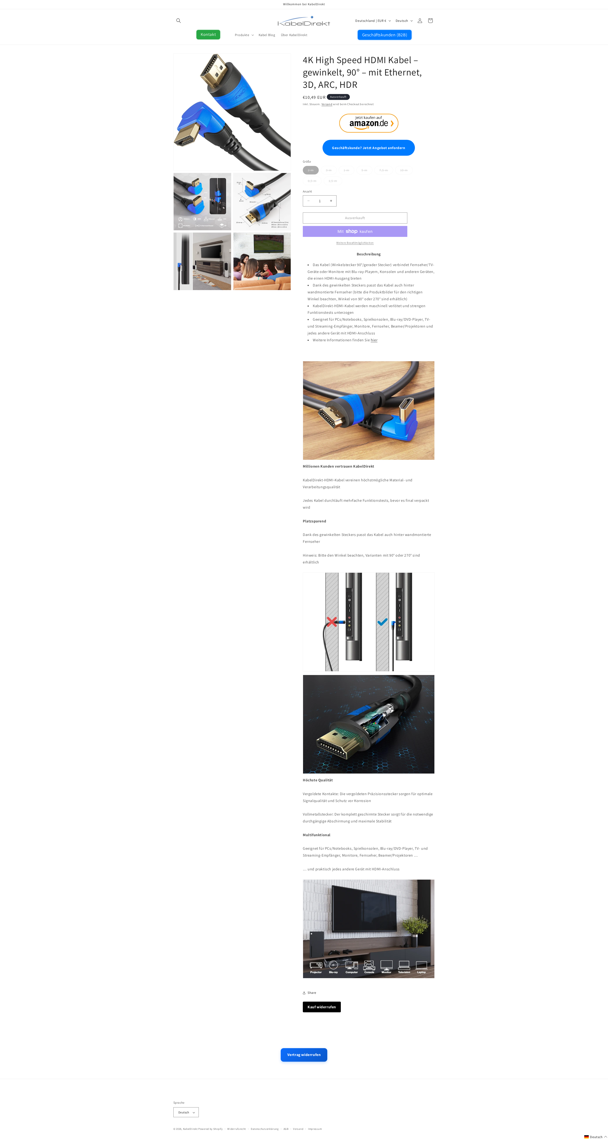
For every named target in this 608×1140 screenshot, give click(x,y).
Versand (327, 104)
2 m (311, 170)
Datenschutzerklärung (265, 1129)
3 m (329, 170)
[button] (178, 20)
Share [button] (312, 992)
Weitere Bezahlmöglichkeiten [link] (355, 242)
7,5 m (383, 170)
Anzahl (307, 191)
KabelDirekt (190, 1129)
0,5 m (312, 181)
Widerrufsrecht (236, 1129)
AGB (286, 1129)
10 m (404, 170)
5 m (364, 170)
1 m (346, 170)
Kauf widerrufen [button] (322, 1006)
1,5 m (333, 181)
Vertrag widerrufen (304, 1054)
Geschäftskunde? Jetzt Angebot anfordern (368, 147)
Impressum (315, 1129)
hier (374, 340)
